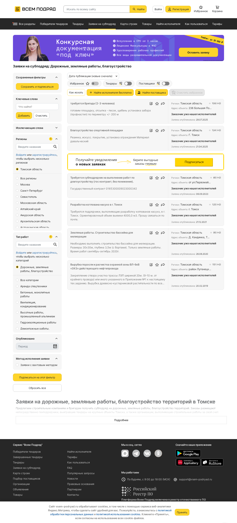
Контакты (73, 494)
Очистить (41, 115)
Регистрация (181, 9)
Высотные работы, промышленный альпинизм (37, 314)
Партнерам (74, 489)
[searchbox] (35, 107)
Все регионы (28, 178)
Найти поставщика (154, 92)
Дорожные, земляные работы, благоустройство (36, 269)
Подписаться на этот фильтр (37, 377)
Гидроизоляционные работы (38, 322)
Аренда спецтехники (33, 286)
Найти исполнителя (79, 451)
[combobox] (37, 106)
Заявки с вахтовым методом (38, 364)
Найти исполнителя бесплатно (113, 92)
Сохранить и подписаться (37, 86)
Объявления (21, 489)
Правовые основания (80, 483)
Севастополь (28, 196)
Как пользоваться (78, 462)
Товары (18, 494)
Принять (182, 512)
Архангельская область (35, 221)
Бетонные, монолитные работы (35, 294)
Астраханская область (34, 227)
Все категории (29, 280)
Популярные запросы (81, 473)
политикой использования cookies (118, 514)
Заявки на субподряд (26, 467)
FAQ (69, 467)
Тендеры (18, 462)
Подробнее (121, 420)
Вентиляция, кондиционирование (33, 304)
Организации (21, 483)
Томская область (31, 169)
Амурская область (32, 215)
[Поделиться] (163, 103)
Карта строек (21, 473)
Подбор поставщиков (26, 478)
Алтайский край (30, 209)
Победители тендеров (27, 451)
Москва (25, 184)
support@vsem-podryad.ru (195, 479)
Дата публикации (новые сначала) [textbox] (90, 76)
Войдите (21, 154)
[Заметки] (151, 103)
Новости (72, 478)
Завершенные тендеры (28, 457)
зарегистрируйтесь (44, 154)
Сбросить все (37, 388)
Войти (158, 9)
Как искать (76, 92)
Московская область (33, 202)
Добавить (24, 115)
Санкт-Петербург (31, 190)
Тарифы (72, 457)
